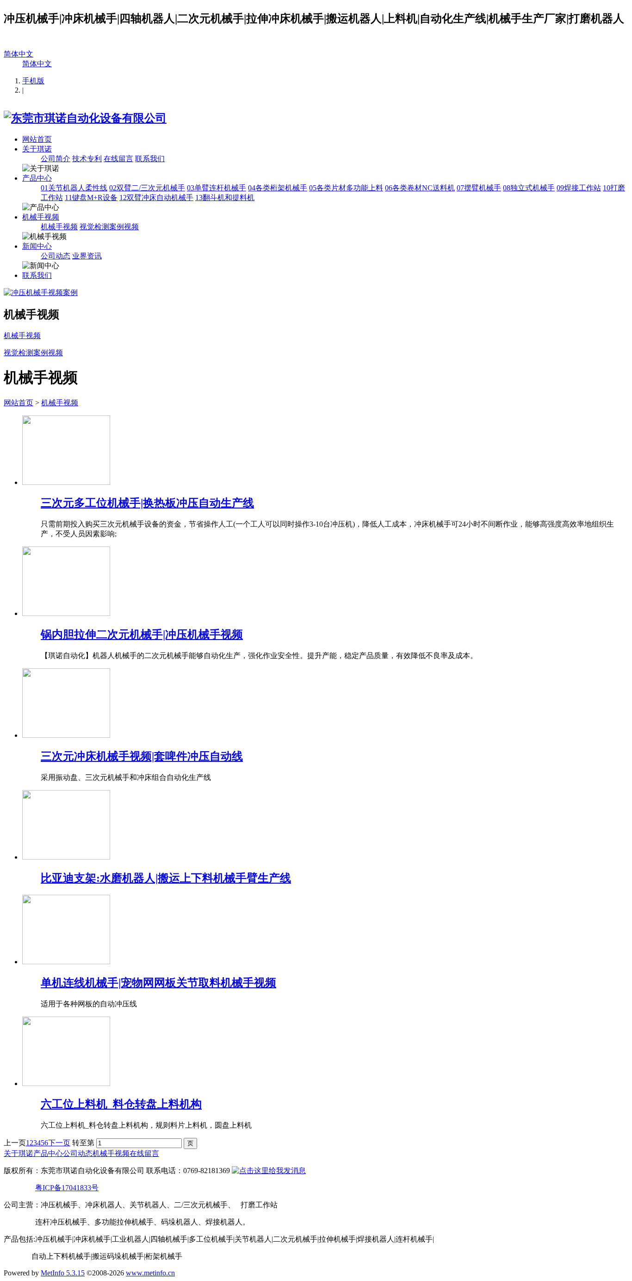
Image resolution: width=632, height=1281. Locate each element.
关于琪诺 (37, 149)
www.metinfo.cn (150, 1273)
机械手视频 (40, 217)
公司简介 (55, 159)
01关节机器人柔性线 (74, 188)
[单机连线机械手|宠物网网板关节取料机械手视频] (66, 962)
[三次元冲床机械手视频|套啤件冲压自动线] (66, 735)
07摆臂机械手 (479, 188)
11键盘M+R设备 (91, 197)
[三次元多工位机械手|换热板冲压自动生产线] (66, 482)
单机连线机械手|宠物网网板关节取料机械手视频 (158, 983)
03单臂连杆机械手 (216, 188)
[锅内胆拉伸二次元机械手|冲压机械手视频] (66, 613)
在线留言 (118, 159)
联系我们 (150, 159)
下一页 (59, 1143)
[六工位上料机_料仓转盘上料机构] (66, 1083)
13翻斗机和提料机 (224, 197)
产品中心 (37, 178)
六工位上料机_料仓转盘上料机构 (121, 1104)
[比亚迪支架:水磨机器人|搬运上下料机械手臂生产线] (66, 857)
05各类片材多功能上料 (346, 188)
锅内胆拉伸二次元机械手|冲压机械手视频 (142, 634)
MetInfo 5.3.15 (63, 1273)
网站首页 (37, 139)
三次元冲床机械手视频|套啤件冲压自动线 (142, 756)
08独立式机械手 (529, 188)
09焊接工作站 (579, 188)
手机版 (33, 81)
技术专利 (87, 159)
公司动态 (55, 256)
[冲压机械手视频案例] (41, 292)
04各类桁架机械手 (277, 188)
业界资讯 (87, 256)
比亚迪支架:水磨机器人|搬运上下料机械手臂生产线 (166, 878)
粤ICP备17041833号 (67, 1188)
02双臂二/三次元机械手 (147, 188)
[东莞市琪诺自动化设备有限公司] (85, 118)
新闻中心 (37, 246)
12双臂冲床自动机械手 (156, 197)
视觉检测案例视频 (109, 227)
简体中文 (18, 54)
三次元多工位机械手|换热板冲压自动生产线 (147, 503)
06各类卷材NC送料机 (420, 188)
